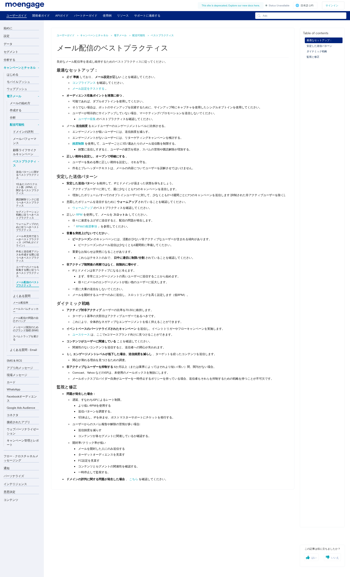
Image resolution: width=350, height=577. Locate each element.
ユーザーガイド (16, 15)
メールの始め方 (20, 103)
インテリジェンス (15, 484)
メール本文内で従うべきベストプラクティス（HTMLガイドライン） (27, 241)
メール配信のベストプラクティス (27, 284)
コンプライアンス (84, 82)
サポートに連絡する (147, 15)
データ (8, 44)
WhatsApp (13, 389)
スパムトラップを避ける (25, 338)
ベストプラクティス (162, 35)
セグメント (11, 52)
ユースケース (81, 334)
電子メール (120, 35)
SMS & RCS (14, 360)
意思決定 (9, 492)
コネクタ (12, 415)
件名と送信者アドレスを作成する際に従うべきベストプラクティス (27, 256)
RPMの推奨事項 (87, 226)
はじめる (12, 74)
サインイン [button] (332, 5)
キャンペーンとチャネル (94, 35)
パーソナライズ (14, 476)
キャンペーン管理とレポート (23, 442)
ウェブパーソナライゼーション (23, 431)
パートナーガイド (85, 15)
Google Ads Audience (21, 407)
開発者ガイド (41, 15)
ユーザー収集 (87, 119)
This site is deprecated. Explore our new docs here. (231, 5)
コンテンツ (11, 500)
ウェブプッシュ (17, 89)
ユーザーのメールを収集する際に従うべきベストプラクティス (27, 271)
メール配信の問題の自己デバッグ (25, 319)
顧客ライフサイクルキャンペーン (24, 152)
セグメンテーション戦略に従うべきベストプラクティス (27, 214)
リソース (123, 15)
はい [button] (313, 558)
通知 (6, 468)
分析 (13, 117)
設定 (6, 36)
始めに (8, 28)
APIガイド (62, 15)
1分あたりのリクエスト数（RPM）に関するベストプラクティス (27, 189)
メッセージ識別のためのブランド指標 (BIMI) (25, 329)
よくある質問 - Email (23, 350)
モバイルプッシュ (18, 82)
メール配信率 (20, 302)
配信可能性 (138, 35)
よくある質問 (21, 296)
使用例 (107, 15)
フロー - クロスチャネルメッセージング (21, 458)
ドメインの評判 (23, 131)
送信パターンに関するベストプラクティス (27, 175)
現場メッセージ (17, 375)
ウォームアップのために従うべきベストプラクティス (27, 227)
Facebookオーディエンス (22, 398)
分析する (9, 60)
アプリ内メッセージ (20, 368)
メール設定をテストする (88, 88)
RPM (79, 214)
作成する (16, 110)
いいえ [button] (335, 558)
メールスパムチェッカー (25, 310)
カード (11, 382)
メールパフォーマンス (24, 141)
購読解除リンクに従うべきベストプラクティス (27, 202)
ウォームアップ (83, 208)
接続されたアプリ (18, 422)
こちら (134, 479)
